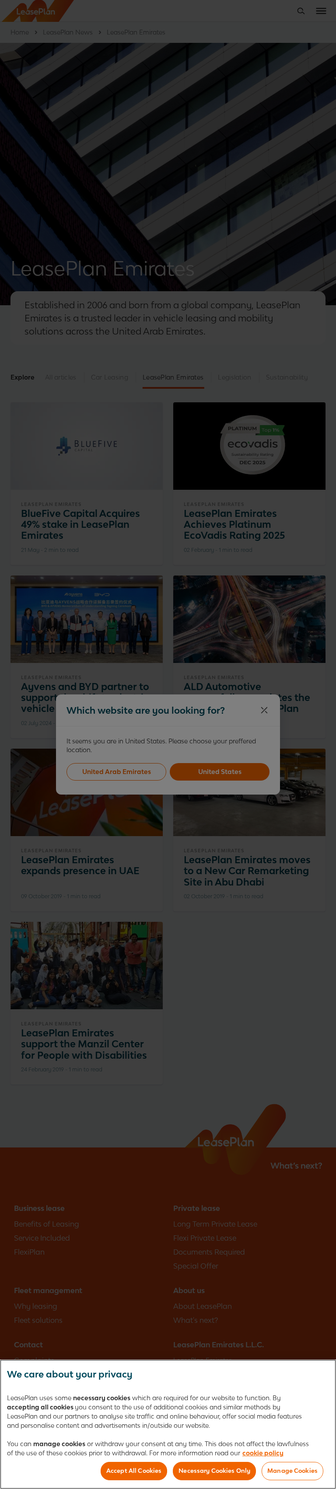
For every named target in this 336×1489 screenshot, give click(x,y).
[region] (168, 1424)
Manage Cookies (292, 1470)
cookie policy (263, 1453)
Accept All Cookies (133, 1470)
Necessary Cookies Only (214, 1470)
